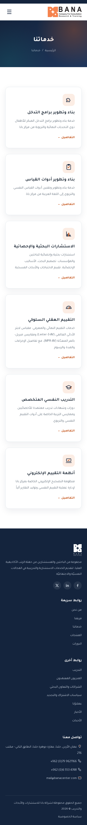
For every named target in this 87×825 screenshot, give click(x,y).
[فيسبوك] (78, 585)
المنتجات (76, 635)
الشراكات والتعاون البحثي (66, 687)
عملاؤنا (77, 704)
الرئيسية (50, 50)
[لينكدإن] (67, 585)
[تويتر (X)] (57, 585)
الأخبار (78, 712)
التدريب (77, 670)
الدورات (77, 644)
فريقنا (78, 618)
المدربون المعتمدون (69, 678)
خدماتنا (77, 627)
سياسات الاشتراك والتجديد (64, 695)
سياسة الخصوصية (70, 816)
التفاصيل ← (66, 137)
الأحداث (77, 720)
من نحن (77, 610)
